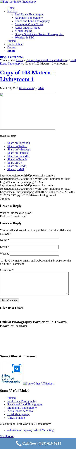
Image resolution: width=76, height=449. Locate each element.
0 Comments (26, 88)
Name (4, 240)
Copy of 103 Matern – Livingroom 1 (27, 75)
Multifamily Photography (22, 407)
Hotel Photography (18, 414)
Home (19, 60)
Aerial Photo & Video (20, 411)
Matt (41, 88)
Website (4, 253)
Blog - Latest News (11, 56)
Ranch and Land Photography (24, 404)
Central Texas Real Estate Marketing (47, 60)
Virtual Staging (16, 417)
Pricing (11, 397)
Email (4, 246)
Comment (7, 270)
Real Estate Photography (21, 401)
